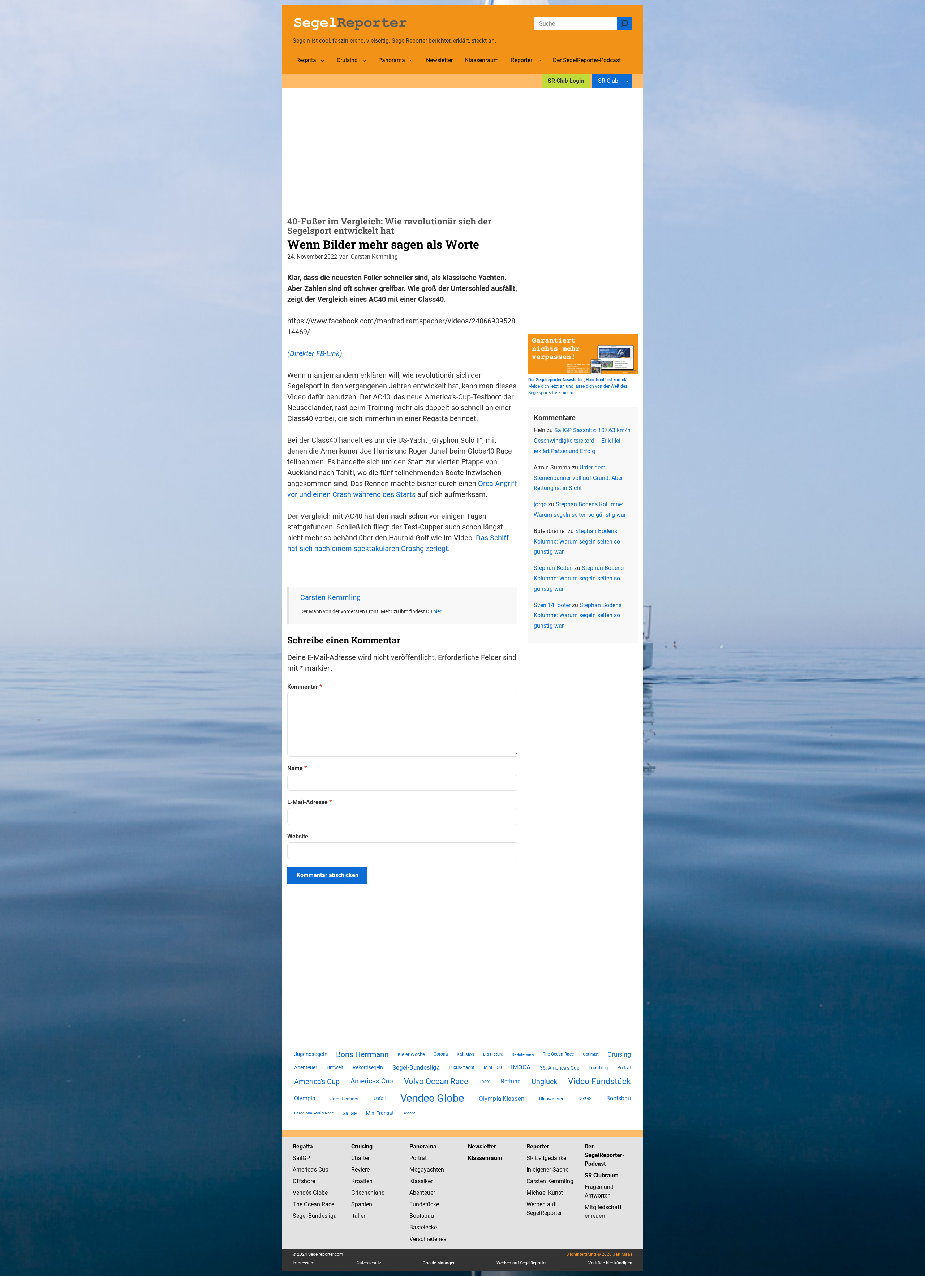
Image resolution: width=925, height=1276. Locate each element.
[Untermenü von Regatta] (322, 61)
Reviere (360, 1169)
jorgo (540, 504)
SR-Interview (523, 1054)
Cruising (619, 1054)
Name (297, 768)
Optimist (591, 1054)
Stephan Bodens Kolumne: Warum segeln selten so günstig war (577, 541)
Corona (441, 1054)
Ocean (312, 1204)
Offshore (304, 1181)
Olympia (304, 1098)
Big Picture (493, 1054)
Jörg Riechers (344, 1098)
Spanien (361, 1204)
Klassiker (421, 1181)
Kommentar (304, 686)
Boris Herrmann (362, 1054)
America (303, 1169)
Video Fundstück (599, 1081)
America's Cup (317, 1081)
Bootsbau (618, 1098)
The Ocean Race (558, 1054)
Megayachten (426, 1169)
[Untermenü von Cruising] (364, 61)
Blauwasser (551, 1098)
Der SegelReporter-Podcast (604, 1155)
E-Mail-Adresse (309, 802)
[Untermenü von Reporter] (539, 61)
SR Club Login (566, 80)
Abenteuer (305, 1067)
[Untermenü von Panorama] (412, 61)
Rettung (511, 1081)
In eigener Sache (547, 1169)
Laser (484, 1081)
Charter (360, 1158)
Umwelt (335, 1067)
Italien (359, 1215)
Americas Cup (371, 1081)
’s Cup (320, 1169)
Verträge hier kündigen (610, 1263)
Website (297, 836)
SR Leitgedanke (546, 1158)
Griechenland (368, 1192)
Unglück (544, 1081)
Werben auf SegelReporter (521, 1263)
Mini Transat (380, 1113)
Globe (319, 1192)
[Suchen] (624, 23)
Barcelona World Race (314, 1113)
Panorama (422, 1146)
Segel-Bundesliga (416, 1067)
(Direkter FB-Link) (314, 353)
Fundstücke (424, 1204)
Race (327, 1204)
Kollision (465, 1054)
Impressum (304, 1263)
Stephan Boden (553, 567)
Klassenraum (485, 1158)
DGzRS (584, 1098)
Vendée (302, 1192)
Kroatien (362, 1181)
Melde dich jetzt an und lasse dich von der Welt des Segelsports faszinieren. (577, 386)
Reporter (537, 1146)
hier (437, 611)
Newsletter (482, 1146)
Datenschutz (369, 1263)
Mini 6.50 (493, 1067)
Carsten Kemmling (330, 597)
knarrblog (598, 1067)
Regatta (303, 1146)
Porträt (624, 1067)
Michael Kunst (544, 1192)
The (298, 1204)
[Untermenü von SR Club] (627, 81)
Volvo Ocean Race (436, 1081)
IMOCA (520, 1067)
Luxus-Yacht (461, 1067)
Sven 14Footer (552, 605)
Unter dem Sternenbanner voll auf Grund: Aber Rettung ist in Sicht (578, 478)
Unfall (380, 1098)
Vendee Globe (432, 1098)
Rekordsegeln (368, 1067)
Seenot (409, 1113)
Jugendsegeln (310, 1054)
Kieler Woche (411, 1054)
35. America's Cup (560, 1068)
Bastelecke (423, 1227)
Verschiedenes (427, 1239)
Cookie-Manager (439, 1263)
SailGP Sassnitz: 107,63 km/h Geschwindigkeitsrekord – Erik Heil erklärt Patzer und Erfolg (582, 441)
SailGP (350, 1113)
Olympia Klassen (501, 1098)
